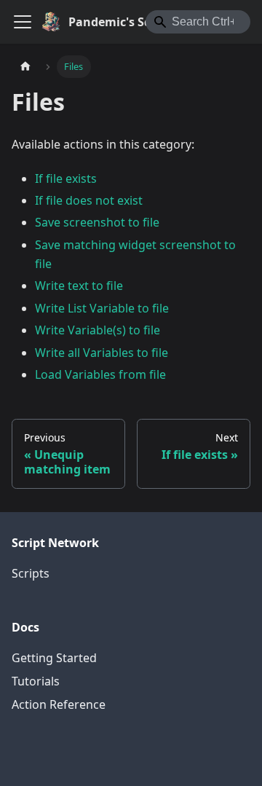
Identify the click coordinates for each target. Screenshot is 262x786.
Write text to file (79, 286)
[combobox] (198, 22)
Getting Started (54, 658)
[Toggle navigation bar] (22, 22)
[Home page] (25, 66)
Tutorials (36, 681)
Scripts (30, 573)
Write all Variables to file (101, 353)
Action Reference (59, 704)
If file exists (66, 178)
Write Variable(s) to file (97, 330)
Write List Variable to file (102, 308)
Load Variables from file (100, 374)
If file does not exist (89, 200)
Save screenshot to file (97, 222)
